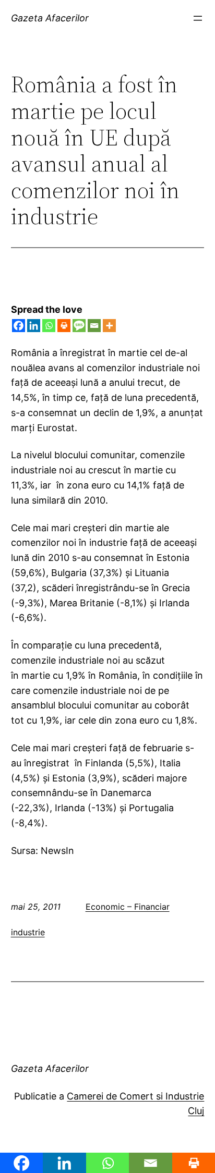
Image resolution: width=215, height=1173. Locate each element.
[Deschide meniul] (198, 18)
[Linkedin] (33, 325)
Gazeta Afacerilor (50, 18)
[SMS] (79, 325)
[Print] (63, 325)
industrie (28, 932)
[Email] (94, 325)
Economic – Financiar (128, 906)
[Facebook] (18, 325)
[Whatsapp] (48, 325)
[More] (109, 325)
